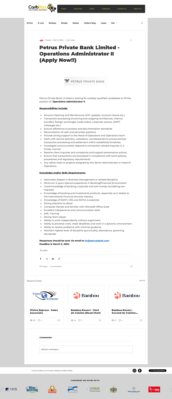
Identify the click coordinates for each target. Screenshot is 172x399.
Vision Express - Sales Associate (44, 311)
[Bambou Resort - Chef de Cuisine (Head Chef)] (86, 295)
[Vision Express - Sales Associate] (45, 295)
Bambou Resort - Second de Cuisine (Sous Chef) (124, 311)
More (113, 23)
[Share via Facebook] (40, 259)
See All (142, 280)
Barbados (64, 23)
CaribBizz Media (66, 371)
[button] (142, 23)
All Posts (30, 23)
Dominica (76, 23)
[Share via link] (59, 259)
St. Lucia (41, 23)
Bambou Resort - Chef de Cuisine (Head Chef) (85, 311)
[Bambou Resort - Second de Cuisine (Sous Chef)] (127, 295)
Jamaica (103, 23)
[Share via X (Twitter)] (47, 259)
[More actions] (131, 40)
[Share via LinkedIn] (53, 259)
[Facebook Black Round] (140, 370)
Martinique (52, 23)
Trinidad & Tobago (90, 23)
